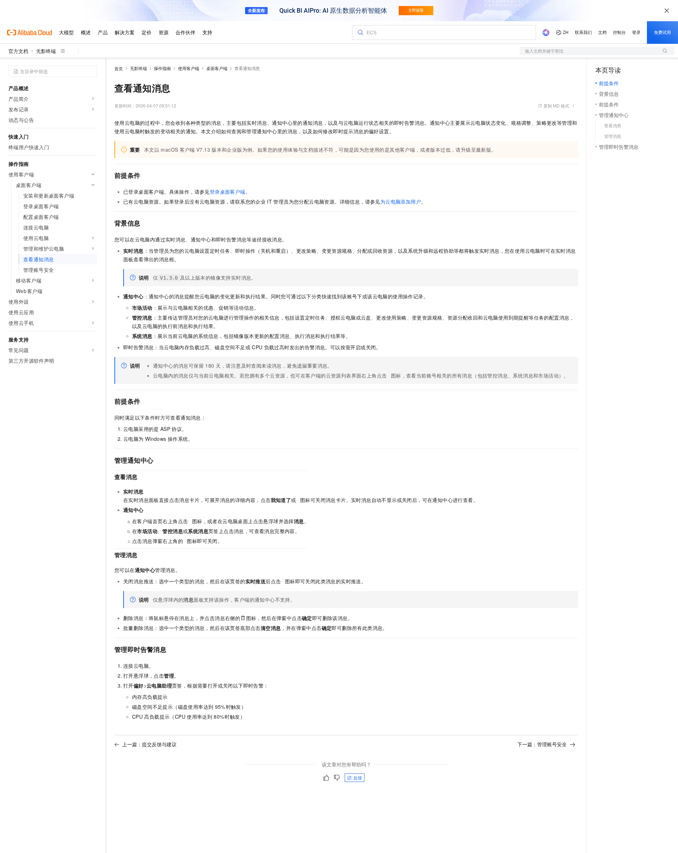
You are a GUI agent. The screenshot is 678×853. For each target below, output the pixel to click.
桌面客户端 (216, 68)
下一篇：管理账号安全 (542, 744)
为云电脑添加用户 (400, 201)
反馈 (357, 778)
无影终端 (46, 50)
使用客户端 (188, 68)
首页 (118, 68)
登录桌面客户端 (227, 191)
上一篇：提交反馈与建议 (149, 744)
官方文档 (18, 50)
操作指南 (162, 68)
